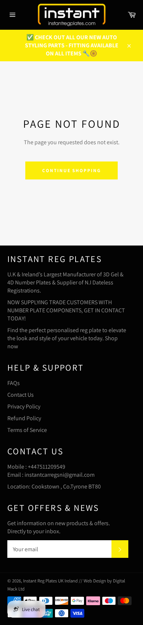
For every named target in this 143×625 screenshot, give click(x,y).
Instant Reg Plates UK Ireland (51, 581)
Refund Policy (24, 418)
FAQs (13, 383)
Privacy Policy (23, 406)
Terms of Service (27, 430)
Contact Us (20, 395)
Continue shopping (71, 170)
